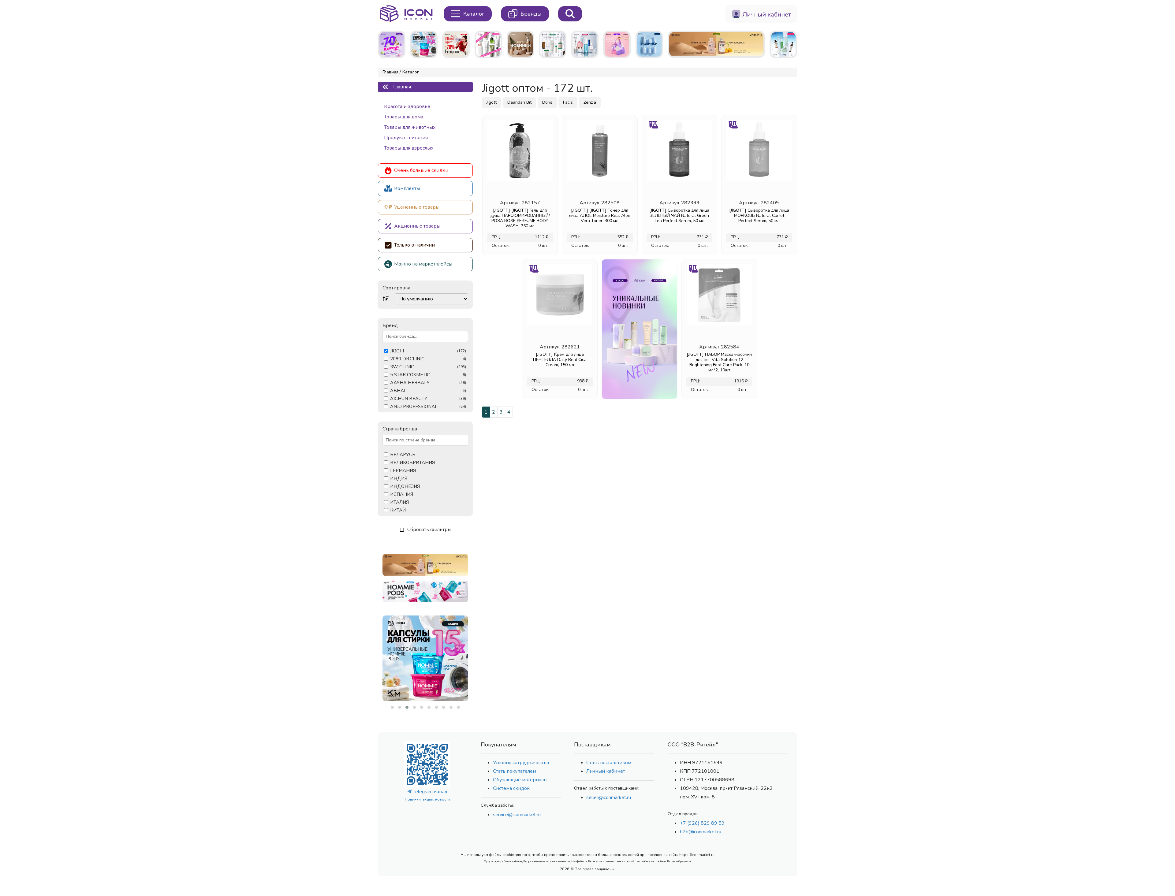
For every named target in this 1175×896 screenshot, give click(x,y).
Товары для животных (410, 127)
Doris (547, 102)
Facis (568, 102)
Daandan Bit (519, 102)
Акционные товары (417, 226)
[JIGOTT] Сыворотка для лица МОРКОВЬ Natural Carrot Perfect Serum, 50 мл (759, 215)
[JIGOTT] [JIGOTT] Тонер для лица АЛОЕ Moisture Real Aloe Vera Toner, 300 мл (599, 215)
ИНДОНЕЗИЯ (405, 486)
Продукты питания (406, 137)
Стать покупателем (514, 771)
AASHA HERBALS (428, 383)
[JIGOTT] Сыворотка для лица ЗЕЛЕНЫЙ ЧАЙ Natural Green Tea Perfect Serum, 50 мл (679, 215)
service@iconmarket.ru (517, 814)
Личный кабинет (605, 771)
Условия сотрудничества (521, 762)
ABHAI (428, 391)
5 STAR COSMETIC (428, 375)
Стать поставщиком (608, 762)
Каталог (410, 72)
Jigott (492, 102)
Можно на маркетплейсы (423, 264)
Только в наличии (414, 245)
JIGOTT (428, 351)
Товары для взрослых (409, 148)
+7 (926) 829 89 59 (702, 823)
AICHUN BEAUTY (428, 399)
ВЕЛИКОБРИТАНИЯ (412, 463)
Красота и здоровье (407, 106)
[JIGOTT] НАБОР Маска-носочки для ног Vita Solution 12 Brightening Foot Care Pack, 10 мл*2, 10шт (719, 362)
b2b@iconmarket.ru (700, 831)
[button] (392, 707)
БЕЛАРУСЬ (403, 455)
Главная (390, 72)
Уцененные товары (416, 207)
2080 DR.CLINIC (428, 359)
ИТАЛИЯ (399, 502)
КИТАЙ (398, 510)
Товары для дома (403, 116)
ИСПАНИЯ (401, 494)
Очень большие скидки (421, 170)
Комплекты (407, 188)
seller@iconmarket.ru (608, 797)
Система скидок (511, 788)
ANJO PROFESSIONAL (428, 407)
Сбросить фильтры (429, 529)
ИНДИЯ (398, 478)
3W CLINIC (428, 367)
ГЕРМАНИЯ (403, 471)
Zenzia (590, 102)
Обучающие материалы (520, 779)
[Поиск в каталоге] (570, 13)
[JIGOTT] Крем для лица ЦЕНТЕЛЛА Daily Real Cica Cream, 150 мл (560, 359)
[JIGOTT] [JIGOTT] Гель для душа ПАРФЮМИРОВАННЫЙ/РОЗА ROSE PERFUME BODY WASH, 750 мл (520, 218)
